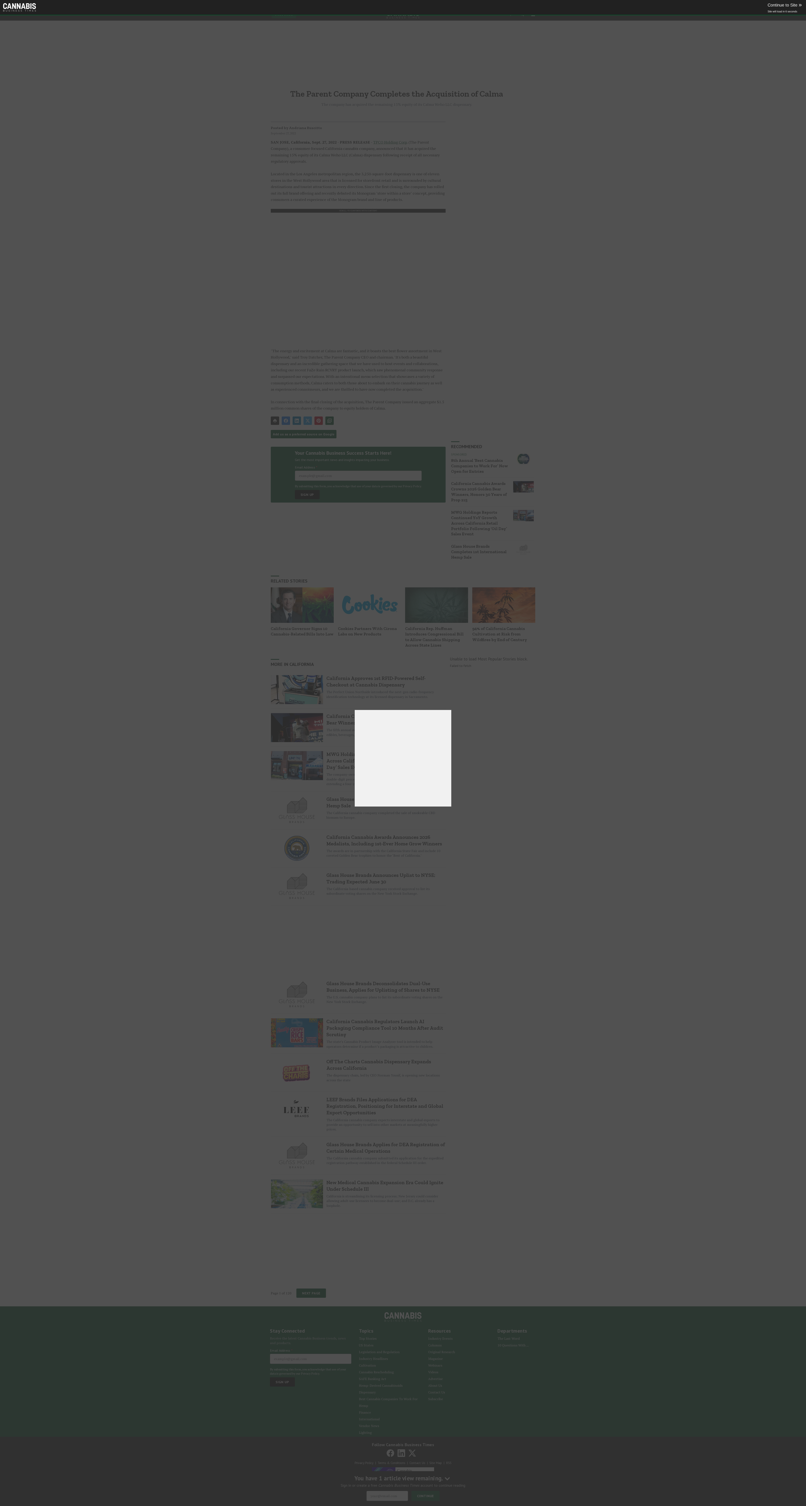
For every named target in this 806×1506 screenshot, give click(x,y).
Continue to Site (785, 5)
